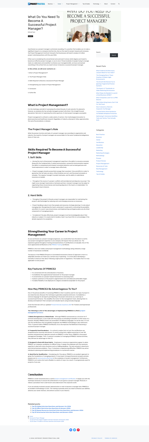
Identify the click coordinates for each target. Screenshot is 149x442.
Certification (100, 142)
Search (98, 52)
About (106, 4)
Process (98, 158)
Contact (113, 4)
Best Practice (100, 134)
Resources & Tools (102, 166)
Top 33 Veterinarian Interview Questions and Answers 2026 (52, 412)
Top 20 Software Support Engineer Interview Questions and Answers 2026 (49, 419)
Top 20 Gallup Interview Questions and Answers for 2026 (51, 406)
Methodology (100, 155)
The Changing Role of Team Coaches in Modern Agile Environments (104, 77)
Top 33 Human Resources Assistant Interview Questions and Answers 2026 (57, 410)
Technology (96, 4)
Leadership (99, 147)
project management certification (65, 378)
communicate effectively (45, 358)
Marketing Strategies (102, 153)
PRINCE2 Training (57, 244)
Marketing (99, 150)
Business (50, 4)
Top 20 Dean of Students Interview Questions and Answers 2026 (47, 421)
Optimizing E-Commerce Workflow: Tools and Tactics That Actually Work (107, 118)
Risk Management (101, 169)
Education (99, 145)
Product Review (101, 161)
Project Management (72, 4)
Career (59, 4)
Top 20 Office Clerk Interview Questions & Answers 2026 (51, 408)
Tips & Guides (86, 4)
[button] (119, 4)
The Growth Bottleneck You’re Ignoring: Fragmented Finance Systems (105, 84)
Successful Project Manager (37, 418)
